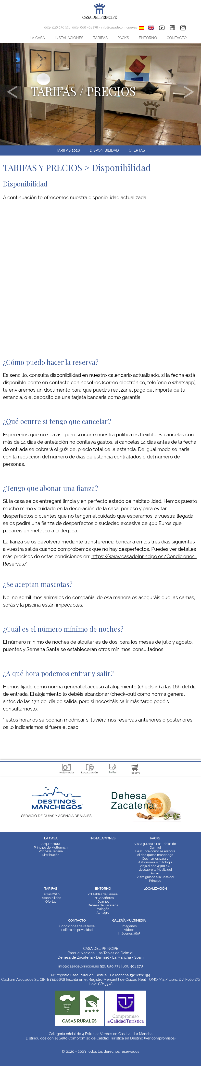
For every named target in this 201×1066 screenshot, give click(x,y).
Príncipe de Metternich (51, 847)
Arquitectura (50, 844)
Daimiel (103, 901)
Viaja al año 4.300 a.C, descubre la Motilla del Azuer (155, 869)
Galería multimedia (129, 920)
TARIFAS (100, 38)
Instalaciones (102, 838)
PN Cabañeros (103, 898)
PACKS (123, 38)
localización (155, 888)
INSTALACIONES (69, 38)
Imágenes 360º (129, 933)
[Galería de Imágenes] (66, 774)
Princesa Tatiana (51, 851)
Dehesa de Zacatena (103, 905)
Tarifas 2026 (68, 150)
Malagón (103, 909)
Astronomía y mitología (155, 862)
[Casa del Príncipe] (100, 19)
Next (189, 92)
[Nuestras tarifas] (112, 774)
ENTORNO (148, 38)
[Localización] (89, 774)
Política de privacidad (77, 930)
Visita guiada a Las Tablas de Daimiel (155, 845)
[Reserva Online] (135, 774)
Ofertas (137, 150)
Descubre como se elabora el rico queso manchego (155, 853)
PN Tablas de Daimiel (103, 894)
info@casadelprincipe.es (119, 27)
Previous (12, 92)
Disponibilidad (104, 150)
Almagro (103, 912)
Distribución (51, 855)
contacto (77, 920)
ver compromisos (160, 1038)
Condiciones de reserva (77, 926)
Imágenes (129, 926)
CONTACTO (177, 38)
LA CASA (37, 38)
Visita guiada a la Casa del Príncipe (155, 878)
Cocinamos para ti (155, 858)
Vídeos (129, 930)
